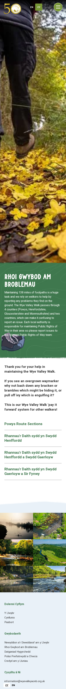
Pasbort (9, 622)
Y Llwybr (9, 613)
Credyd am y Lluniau (16, 661)
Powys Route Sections (23, 424)
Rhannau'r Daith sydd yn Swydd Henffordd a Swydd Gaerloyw (30, 455)
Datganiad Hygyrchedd (17, 652)
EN (13, 685)
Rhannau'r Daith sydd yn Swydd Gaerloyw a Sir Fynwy (30, 471)
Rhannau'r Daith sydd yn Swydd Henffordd (30, 438)
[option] (13, 685)
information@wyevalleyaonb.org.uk (24, 681)
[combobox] (7, 685)
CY (6, 685)
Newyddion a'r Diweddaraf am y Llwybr (26, 642)
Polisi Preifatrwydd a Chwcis (20, 656)
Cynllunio (9, 618)
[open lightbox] (16, 526)
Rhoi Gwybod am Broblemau (20, 647)
